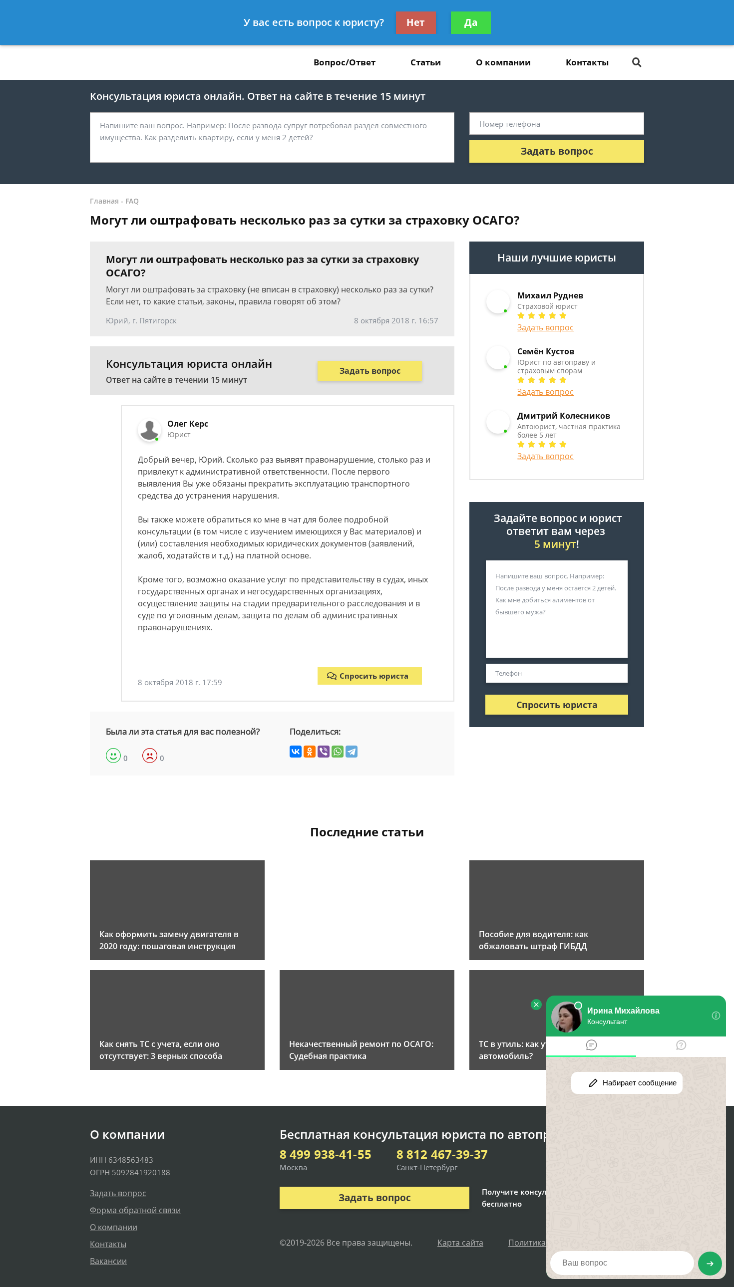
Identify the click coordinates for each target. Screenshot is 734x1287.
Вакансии (108, 1261)
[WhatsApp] (338, 752)
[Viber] (324, 752)
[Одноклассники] (310, 752)
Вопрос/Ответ (344, 62)
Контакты (587, 62)
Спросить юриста (374, 676)
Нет (415, 22)
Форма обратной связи (135, 1210)
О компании (503, 62)
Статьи (425, 62)
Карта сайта (460, 1242)
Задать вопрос (557, 151)
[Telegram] (352, 752)
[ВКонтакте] (296, 752)
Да (470, 22)
